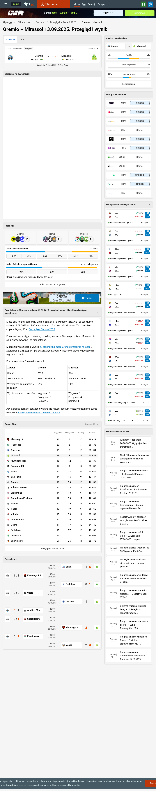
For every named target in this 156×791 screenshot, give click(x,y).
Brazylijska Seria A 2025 (42, 329)
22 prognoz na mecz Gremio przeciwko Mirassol (65, 346)
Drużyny (102, 4)
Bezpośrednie (128, 84)
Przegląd (10, 40)
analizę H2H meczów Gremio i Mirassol (39, 412)
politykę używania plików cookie (65, 785)
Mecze (77, 4)
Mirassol (66, 55)
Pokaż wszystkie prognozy (52, 284)
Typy (84, 4)
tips (28, 4)
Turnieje (92, 4)
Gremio (39, 55)
